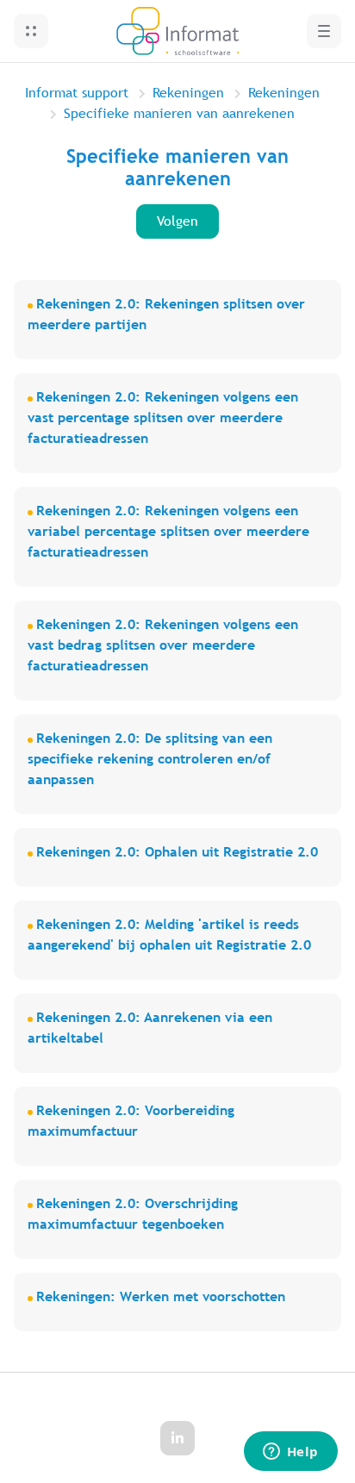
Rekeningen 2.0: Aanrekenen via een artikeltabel (150, 1027)
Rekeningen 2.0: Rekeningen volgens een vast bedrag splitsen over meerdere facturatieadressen (163, 645)
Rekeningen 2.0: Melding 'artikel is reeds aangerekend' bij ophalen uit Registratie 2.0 (169, 934)
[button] (31, 31)
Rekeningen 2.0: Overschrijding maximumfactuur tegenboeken (133, 1213)
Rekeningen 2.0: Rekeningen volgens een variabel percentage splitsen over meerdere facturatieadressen (168, 531)
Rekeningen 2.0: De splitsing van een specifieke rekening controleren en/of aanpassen (150, 759)
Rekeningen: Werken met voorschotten (160, 1296)
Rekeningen (188, 92)
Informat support (76, 92)
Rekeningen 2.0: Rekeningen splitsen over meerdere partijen (166, 314)
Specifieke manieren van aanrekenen (179, 113)
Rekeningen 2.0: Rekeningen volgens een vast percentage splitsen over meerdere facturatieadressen (163, 417)
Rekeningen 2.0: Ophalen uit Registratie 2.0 (177, 852)
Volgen (177, 221)
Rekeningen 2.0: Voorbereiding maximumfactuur (131, 1120)
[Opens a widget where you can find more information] (290, 1452)
